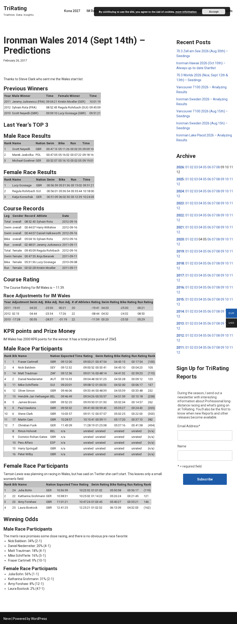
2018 (180, 263)
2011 (180, 347)
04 (200, 167)
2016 (180, 287)
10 (227, 179)
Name (182, 446)
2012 (180, 335)
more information (186, 11)
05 (205, 167)
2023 (180, 203)
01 (187, 167)
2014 (180, 311)
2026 (180, 167)
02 (191, 167)
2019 (180, 251)
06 (209, 167)
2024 (180, 191)
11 (231, 179)
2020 (180, 239)
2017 (180, 275)
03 (196, 167)
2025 (180, 179)
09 (222, 179)
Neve (7, 619)
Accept (213, 11)
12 (178, 184)
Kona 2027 (72, 11)
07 (213, 167)
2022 (180, 215)
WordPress (39, 619)
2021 (180, 227)
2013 (180, 323)
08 (218, 167)
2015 (180, 299)
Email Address (189, 426)
